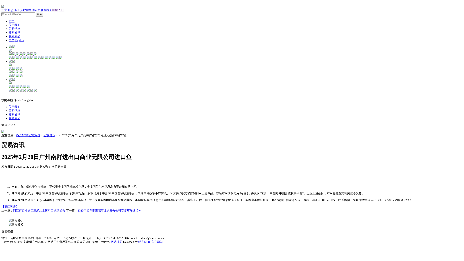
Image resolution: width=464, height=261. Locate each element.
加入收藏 (23, 10)
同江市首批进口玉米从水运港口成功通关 (39, 210)
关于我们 (14, 24)
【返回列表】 (10, 206)
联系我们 (46, 10)
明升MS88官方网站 (28, 135)
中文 (4, 10)
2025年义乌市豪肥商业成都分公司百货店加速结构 (109, 210)
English (12, 10)
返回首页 (35, 10)
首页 (11, 21)
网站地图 (116, 241)
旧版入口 (58, 10)
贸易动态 (14, 28)
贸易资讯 (14, 32)
